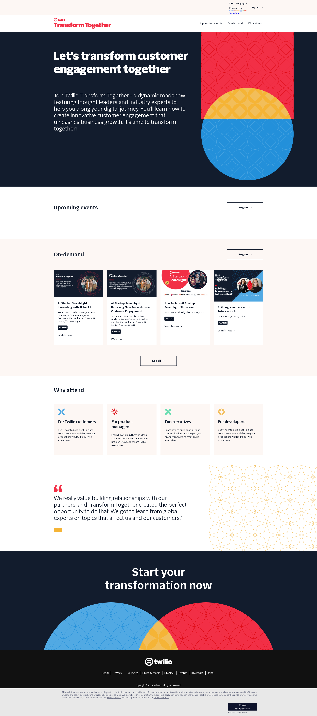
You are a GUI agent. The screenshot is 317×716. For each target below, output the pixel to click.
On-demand (235, 23)
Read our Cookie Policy (237, 712)
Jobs (210, 673)
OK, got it (242, 705)
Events (182, 673)
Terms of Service (161, 697)
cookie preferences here (211, 695)
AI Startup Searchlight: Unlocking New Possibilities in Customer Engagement (131, 307)
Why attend (255, 23)
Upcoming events (211, 23)
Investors (197, 673)
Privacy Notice (114, 697)
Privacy (117, 673)
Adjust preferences (242, 709)
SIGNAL (169, 673)
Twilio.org (132, 673)
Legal (105, 673)
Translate (234, 13)
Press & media (151, 673)
